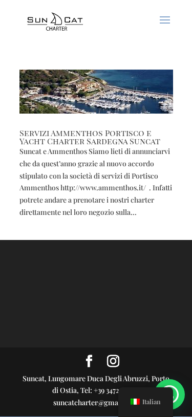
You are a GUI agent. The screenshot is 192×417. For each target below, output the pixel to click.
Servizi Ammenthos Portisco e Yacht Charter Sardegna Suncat (89, 136)
